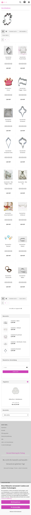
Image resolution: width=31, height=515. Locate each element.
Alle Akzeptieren (15, 502)
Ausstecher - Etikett (22, 245)
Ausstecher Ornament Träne (8, 151)
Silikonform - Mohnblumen (15, 399)
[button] (3, 31)
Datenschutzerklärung (6, 498)
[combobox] (13, 31)
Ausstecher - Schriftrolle (8, 120)
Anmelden (15, 371)
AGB (2, 439)
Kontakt (3, 430)
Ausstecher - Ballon (22, 276)
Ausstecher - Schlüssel (22, 214)
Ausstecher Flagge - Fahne (22, 89)
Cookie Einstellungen (6, 445)
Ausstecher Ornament (8, 58)
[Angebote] (27, 382)
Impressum (3, 427)
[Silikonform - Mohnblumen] (15, 390)
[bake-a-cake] (3, 2)
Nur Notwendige (15, 507)
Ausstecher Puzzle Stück (22, 58)
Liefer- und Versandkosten (7, 442)
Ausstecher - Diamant (8, 245)
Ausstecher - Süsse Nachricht (8, 214)
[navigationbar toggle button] (29, 2)
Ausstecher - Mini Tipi (22, 183)
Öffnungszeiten (4, 433)
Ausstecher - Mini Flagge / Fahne (8, 183)
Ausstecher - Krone (8, 89)
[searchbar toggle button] (20, 2)
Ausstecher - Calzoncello (8, 276)
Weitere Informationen (15, 511)
